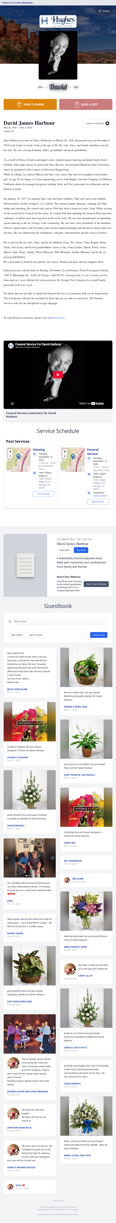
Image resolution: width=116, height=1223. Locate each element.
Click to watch (100, 495)
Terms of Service (66, 1209)
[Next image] (53, 858)
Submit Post (99, 634)
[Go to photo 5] (33, 875)
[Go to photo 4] (31, 875)
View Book (64, 550)
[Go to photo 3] (29, 875)
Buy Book (81, 550)
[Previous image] (6, 858)
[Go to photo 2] (28, 875)
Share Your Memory (96, 584)
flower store (58, 317)
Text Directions (43, 494)
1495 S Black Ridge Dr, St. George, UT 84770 (45, 483)
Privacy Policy (49, 1209)
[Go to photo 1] (26, 875)
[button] (18, 456)
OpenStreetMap (61, 1214)
